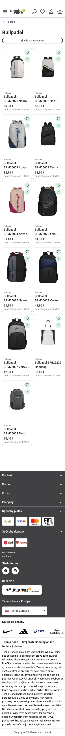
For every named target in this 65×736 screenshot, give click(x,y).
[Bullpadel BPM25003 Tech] (17, 400)
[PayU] (8, 521)
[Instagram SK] (15, 570)
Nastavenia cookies (5, 554)
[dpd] (8, 542)
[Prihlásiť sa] (51, 12)
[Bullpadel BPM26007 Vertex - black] (17, 333)
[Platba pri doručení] (48, 521)
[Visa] (21, 521)
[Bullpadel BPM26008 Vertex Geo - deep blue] (48, 267)
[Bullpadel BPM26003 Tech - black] (48, 134)
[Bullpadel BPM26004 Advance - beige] (17, 200)
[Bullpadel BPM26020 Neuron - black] (17, 67)
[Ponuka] (5, 12)
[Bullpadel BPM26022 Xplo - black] (48, 200)
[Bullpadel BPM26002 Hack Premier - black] (48, 67)
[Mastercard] (35, 521)
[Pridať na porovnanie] (27, 59)
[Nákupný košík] (60, 11)
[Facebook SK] (5, 570)
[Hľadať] (34, 12)
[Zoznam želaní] (43, 11)
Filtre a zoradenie (34, 40)
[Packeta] (21, 542)
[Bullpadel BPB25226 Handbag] (48, 333)
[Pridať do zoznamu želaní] (27, 52)
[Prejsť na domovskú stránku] (17, 11)
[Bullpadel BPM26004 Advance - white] (17, 134)
